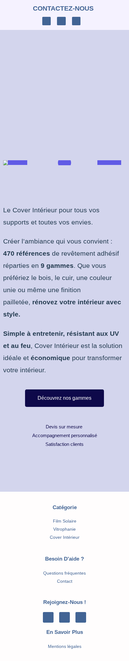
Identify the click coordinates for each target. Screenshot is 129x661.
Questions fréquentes (64, 573)
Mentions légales (64, 646)
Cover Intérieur (65, 537)
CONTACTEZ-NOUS (63, 8)
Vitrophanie (64, 529)
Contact (64, 581)
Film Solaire (64, 521)
